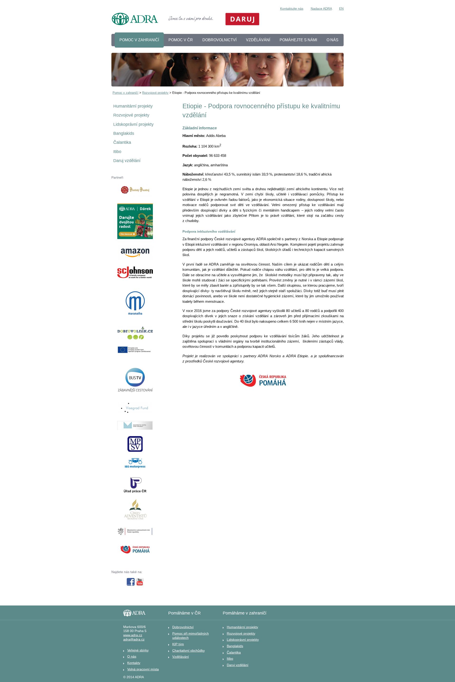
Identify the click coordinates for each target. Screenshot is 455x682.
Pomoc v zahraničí (125, 93)
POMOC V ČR (180, 40)
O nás (131, 656)
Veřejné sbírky (138, 650)
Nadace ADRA (321, 8)
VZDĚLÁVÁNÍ (258, 40)
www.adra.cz (132, 635)
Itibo (117, 151)
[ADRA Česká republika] (135, 20)
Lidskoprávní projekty (133, 124)
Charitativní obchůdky (188, 650)
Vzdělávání (180, 657)
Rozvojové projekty (155, 93)
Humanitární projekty (133, 106)
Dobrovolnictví (183, 627)
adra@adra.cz (134, 639)
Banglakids (123, 133)
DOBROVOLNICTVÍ (219, 40)
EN (341, 8)
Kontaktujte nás (291, 8)
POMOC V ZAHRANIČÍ (139, 40)
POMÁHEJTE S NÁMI (298, 40)
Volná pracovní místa (143, 669)
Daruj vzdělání (127, 160)
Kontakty (133, 663)
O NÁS (332, 40)
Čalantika (122, 142)
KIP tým (178, 644)
